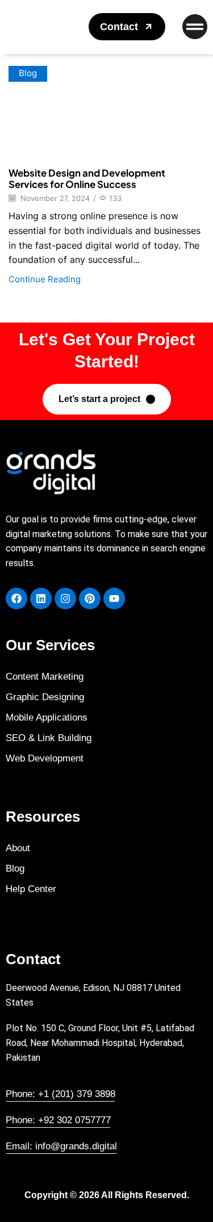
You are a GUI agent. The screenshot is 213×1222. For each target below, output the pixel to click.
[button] (127, 26)
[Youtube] (114, 598)
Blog (28, 73)
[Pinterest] (90, 598)
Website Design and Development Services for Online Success (87, 178)
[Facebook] (16, 598)
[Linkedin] (41, 598)
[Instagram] (65, 598)
